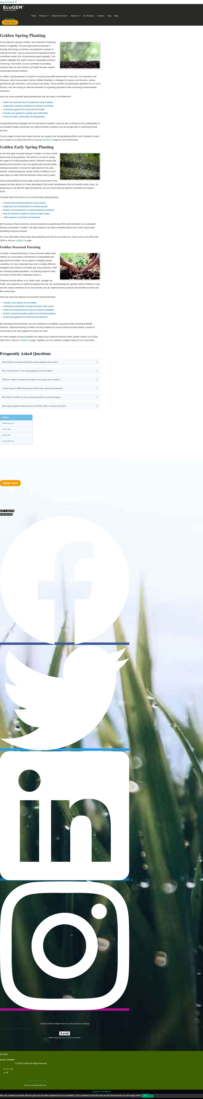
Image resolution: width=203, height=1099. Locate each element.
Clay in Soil (6, 429)
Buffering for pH (8, 423)
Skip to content (7, 2)
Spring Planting (8, 441)
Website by (37, 1081)
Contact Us (48, 140)
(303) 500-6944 (65, 500)
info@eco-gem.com (65, 506)
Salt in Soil (6, 435)
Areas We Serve (76, 1024)
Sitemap (86, 1024)
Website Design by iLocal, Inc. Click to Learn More (65, 1038)
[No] (151, 1096)
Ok (145, 1096)
